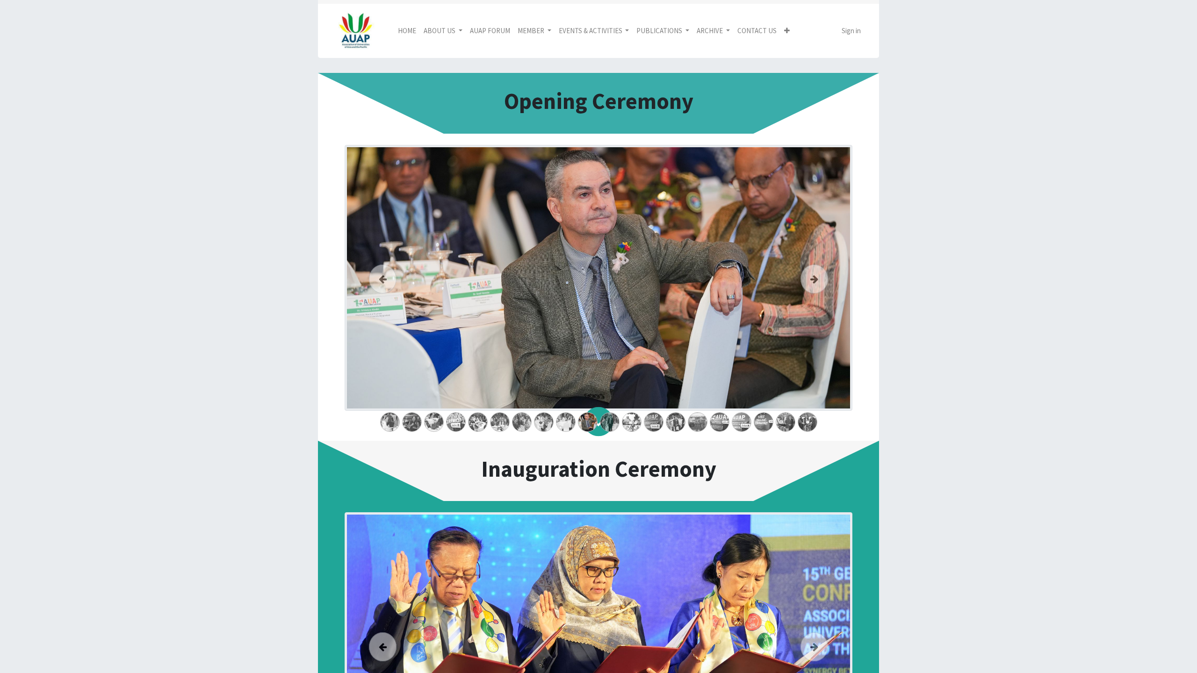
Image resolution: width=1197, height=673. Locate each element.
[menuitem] (407, 31)
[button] (786, 31)
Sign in (851, 30)
